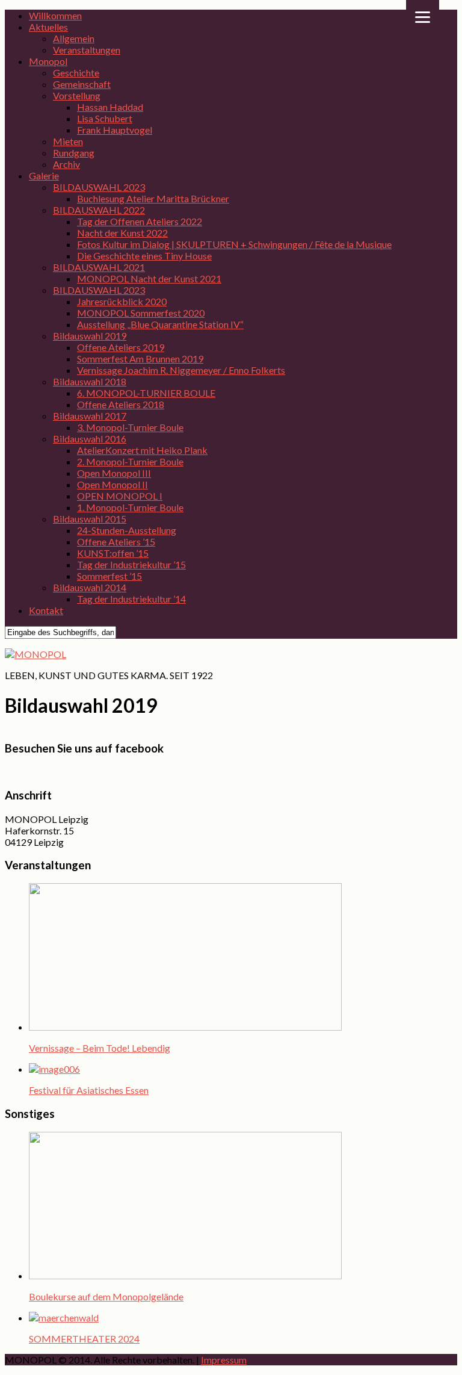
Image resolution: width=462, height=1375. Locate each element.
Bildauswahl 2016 (89, 438)
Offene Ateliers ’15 (116, 541)
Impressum (224, 1359)
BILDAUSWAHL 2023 (99, 187)
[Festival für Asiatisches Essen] (54, 1069)
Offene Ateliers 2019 (120, 347)
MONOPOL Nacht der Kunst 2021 (149, 278)
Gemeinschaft (82, 84)
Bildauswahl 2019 (89, 335)
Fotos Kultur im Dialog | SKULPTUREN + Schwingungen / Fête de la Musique (234, 244)
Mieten (68, 141)
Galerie (44, 175)
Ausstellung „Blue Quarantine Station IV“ (160, 324)
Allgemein (73, 38)
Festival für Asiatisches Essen (89, 1090)
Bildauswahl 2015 (89, 518)
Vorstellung (76, 95)
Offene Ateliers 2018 (120, 404)
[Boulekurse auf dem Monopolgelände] (185, 1275)
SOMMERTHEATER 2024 (84, 1338)
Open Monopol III (114, 473)
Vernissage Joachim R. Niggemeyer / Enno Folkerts (181, 370)
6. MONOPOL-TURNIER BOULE (146, 393)
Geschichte (76, 72)
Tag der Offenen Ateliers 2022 (139, 221)
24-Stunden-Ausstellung (126, 530)
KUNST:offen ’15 (113, 553)
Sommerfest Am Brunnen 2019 (140, 358)
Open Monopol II (112, 484)
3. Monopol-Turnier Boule (130, 427)
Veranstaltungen (86, 49)
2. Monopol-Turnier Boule (130, 461)
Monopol (48, 61)
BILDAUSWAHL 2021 (99, 267)
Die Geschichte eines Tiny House (144, 255)
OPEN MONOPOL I (119, 495)
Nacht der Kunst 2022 (122, 232)
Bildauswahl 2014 (89, 587)
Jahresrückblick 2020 (122, 301)
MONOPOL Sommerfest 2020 (141, 312)
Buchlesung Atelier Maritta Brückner (153, 198)
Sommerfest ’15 (109, 576)
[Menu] (422, 16)
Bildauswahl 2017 (89, 415)
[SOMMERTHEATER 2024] (64, 1317)
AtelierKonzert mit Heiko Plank (142, 450)
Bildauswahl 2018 (89, 381)
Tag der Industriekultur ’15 (131, 564)
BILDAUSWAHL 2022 (99, 210)
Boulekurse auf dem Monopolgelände (106, 1296)
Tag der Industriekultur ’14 (131, 598)
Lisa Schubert (104, 118)
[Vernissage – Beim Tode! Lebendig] (185, 1026)
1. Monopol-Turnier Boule (130, 507)
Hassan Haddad (110, 107)
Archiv (66, 164)
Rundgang (73, 152)
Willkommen (55, 15)
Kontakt (46, 610)
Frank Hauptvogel (114, 129)
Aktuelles (48, 27)
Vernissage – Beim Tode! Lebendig (99, 1048)
